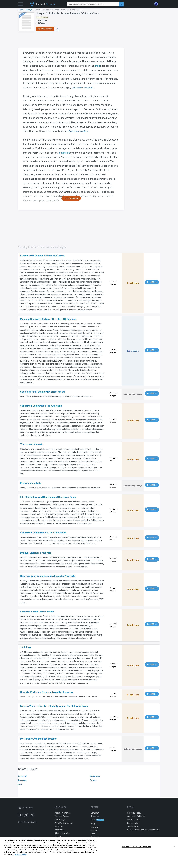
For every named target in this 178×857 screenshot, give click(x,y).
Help (93, 834)
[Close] (174, 846)
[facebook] (21, 817)
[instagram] (32, 817)
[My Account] (157, 4)
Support (94, 830)
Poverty (93, 780)
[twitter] (27, 817)
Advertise (95, 816)
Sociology (22, 776)
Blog (93, 823)
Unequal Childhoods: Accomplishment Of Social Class (67, 13)
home (20, 10)
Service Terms (133, 826)
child (97, 65)
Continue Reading (71, 198)
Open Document (45, 29)
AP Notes (58, 826)
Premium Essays (61, 816)
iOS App (57, 836)
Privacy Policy (133, 823)
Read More (152, 282)
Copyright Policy (134, 813)
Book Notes (59, 830)
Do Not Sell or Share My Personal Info (136, 847)
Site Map (94, 827)
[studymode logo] (46, 4)
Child (20, 784)
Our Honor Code (134, 819)
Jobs (93, 819)
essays (29, 10)
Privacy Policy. (21, 854)
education (64, 152)
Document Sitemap (62, 813)
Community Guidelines (136, 816)
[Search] (121, 4)
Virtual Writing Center (63, 823)
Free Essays (59, 819)
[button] (20, 4)
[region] (89, 847)
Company (95, 813)
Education (22, 780)
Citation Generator (62, 833)
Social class (95, 776)
